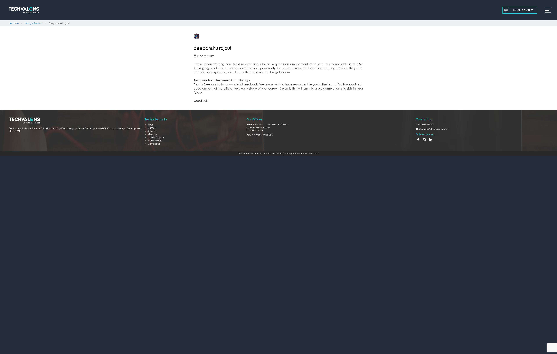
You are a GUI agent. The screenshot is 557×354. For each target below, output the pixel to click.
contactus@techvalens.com (433, 128)
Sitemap (152, 134)
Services (152, 130)
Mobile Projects (156, 137)
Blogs (150, 124)
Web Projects (155, 140)
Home (15, 23)
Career (151, 127)
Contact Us (154, 143)
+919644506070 (425, 124)
